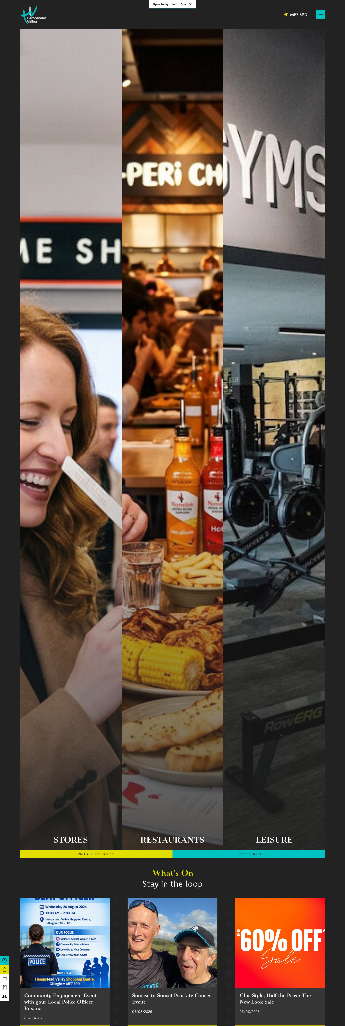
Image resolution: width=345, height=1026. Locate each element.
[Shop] (4, 978)
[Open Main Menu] (320, 14)
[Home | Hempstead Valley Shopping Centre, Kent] (33, 14)
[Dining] (4, 987)
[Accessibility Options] (4, 960)
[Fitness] (4, 996)
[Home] (4, 969)
